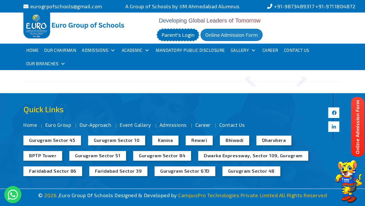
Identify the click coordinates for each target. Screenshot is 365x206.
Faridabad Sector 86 (52, 171)
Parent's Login (177, 35)
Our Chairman (60, 50)
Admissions (95, 50)
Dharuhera (274, 140)
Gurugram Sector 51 (97, 155)
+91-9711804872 (335, 6)
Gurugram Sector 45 (52, 140)
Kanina (165, 140)
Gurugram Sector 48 (251, 171)
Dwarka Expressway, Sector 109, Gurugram (253, 155)
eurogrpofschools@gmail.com (66, 6)
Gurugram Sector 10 (116, 140)
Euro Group (58, 125)
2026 (51, 195)
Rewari (199, 140)
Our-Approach (95, 125)
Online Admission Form (231, 35)
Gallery (240, 50)
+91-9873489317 (294, 6)
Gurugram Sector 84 (162, 155)
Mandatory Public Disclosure (190, 50)
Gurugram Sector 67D (185, 171)
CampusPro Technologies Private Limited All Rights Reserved (252, 195)
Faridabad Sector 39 (118, 171)
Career (270, 50)
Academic (132, 50)
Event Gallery (135, 125)
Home (32, 50)
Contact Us (296, 50)
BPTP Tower (42, 155)
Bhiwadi (235, 140)
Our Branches (42, 63)
